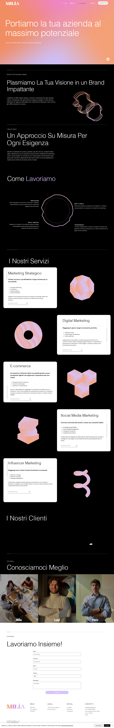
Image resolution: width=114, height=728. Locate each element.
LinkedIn (69, 707)
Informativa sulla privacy (67, 725)
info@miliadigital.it (90, 707)
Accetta (107, 725)
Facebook (70, 709)
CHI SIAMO (33, 709)
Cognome (35, 658)
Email (34, 665)
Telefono (35, 673)
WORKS (32, 711)
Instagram (70, 711)
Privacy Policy (51, 709)
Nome (34, 651)
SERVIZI (32, 707)
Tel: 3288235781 (90, 709)
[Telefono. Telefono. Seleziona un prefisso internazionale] (35, 676)
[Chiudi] (112, 725)
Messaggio (36, 680)
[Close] (108, 59)
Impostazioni (99, 725)
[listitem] (19, 598)
